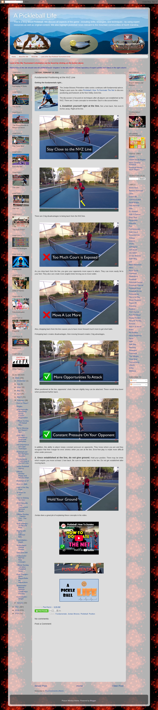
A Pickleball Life (35, 15)
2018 (17, 378)
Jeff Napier (133, 247)
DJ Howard (133, 211)
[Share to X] (55, 610)
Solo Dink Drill (22, 553)
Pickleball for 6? (23, 481)
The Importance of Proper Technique (23, 447)
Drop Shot (133, 217)
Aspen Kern (133, 188)
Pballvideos (133, 276)
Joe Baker (133, 253)
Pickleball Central (135, 282)
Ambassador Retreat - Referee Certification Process (22, 590)
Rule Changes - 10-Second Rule (23, 525)
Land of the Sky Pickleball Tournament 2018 (55, 57)
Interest (132, 241)
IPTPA (131, 244)
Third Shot (133, 359)
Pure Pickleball (134, 315)
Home (14, 57)
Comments (136, 384)
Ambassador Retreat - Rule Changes (21, 559)
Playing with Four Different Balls (21, 534)
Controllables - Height (22, 598)
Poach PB (133, 303)
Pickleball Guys (135, 288)
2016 (17, 610)
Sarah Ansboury (135, 335)
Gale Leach (133, 232)
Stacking (132, 347)
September (21, 381)
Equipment (133, 220)
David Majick (134, 202)
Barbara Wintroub (136, 191)
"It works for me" (21, 494)
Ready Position (135, 318)
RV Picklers (133, 333)
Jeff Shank (133, 250)
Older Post (117, 686)
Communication (135, 200)
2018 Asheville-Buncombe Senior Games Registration (22, 414)
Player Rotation (135, 300)
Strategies (133, 350)
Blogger (93, 701)
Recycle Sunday (135, 321)
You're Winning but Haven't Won (22, 430)
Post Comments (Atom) (54, 691)
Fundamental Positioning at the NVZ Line (23, 461)
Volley (131, 368)
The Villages (134, 356)
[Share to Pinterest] (60, 610)
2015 (17, 613)
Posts (134, 380)
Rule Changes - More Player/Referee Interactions (23, 578)
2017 (17, 607)
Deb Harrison (134, 205)
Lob (130, 262)
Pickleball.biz (134, 294)
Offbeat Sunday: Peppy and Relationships (23, 475)
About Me (34, 57)
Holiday (132, 238)
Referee (132, 324)
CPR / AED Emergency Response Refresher (22, 438)
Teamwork (133, 353)
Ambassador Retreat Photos (21, 547)
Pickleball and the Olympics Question (23, 454)
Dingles (19, 406)
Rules (131, 330)
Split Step (132, 344)
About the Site (23, 57)
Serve (131, 338)
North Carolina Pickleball (134, 164)
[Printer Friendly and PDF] (42, 611)
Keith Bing (133, 259)
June (19, 387)
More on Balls (22, 484)
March (19, 397)
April (19, 394)
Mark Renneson (135, 265)
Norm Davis (133, 271)
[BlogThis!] (53, 610)
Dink (130, 208)
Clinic (131, 194)
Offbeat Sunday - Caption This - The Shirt (23, 517)
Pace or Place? (22, 403)
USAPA (132, 157)
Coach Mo (133, 197)
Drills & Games (135, 214)
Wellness (132, 371)
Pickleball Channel (136, 285)
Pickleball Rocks (135, 291)
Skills (131, 341)
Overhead (133, 273)
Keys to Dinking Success (23, 499)
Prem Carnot (134, 312)
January (20, 603)
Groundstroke (134, 235)
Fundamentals (61, 614)
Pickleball (84, 614)
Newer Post (41, 686)
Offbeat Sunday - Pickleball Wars (23, 423)
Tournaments (134, 362)
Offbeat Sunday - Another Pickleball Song (23, 568)
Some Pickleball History (23, 467)
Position (92, 614)
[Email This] (50, 610)
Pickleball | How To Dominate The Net (98, 90)
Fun (130, 226)
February (21, 400)
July (19, 384)
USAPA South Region (137, 160)
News (131, 268)
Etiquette (132, 223)
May (19, 391)
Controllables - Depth (22, 541)
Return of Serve (135, 327)
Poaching (132, 306)
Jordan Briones (74, 614)
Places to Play (134, 297)
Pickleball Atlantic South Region (135, 169)
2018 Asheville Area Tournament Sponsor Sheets (22, 507)
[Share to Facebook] (57, 610)
